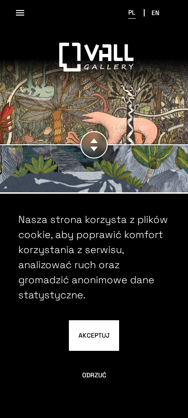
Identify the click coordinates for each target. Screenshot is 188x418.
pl (132, 12)
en (155, 13)
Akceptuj (94, 335)
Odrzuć (94, 375)
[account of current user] (20, 13)
